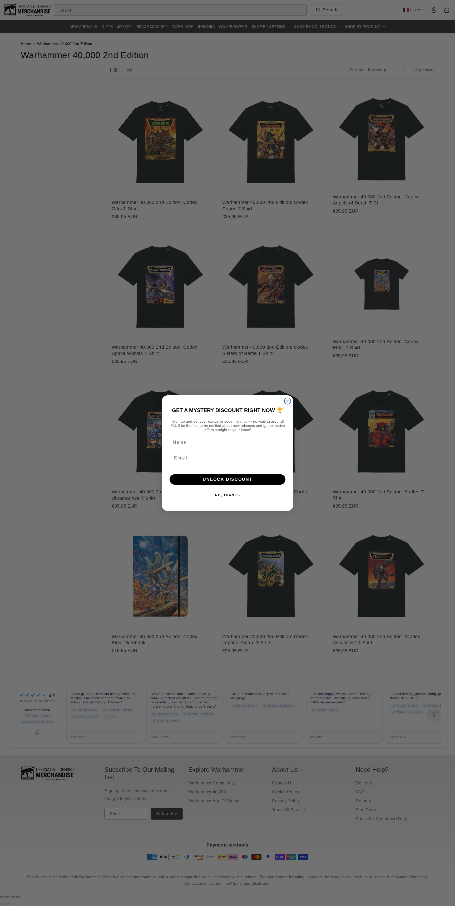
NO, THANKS (227, 495)
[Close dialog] (287, 401)
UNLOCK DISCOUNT (228, 479)
